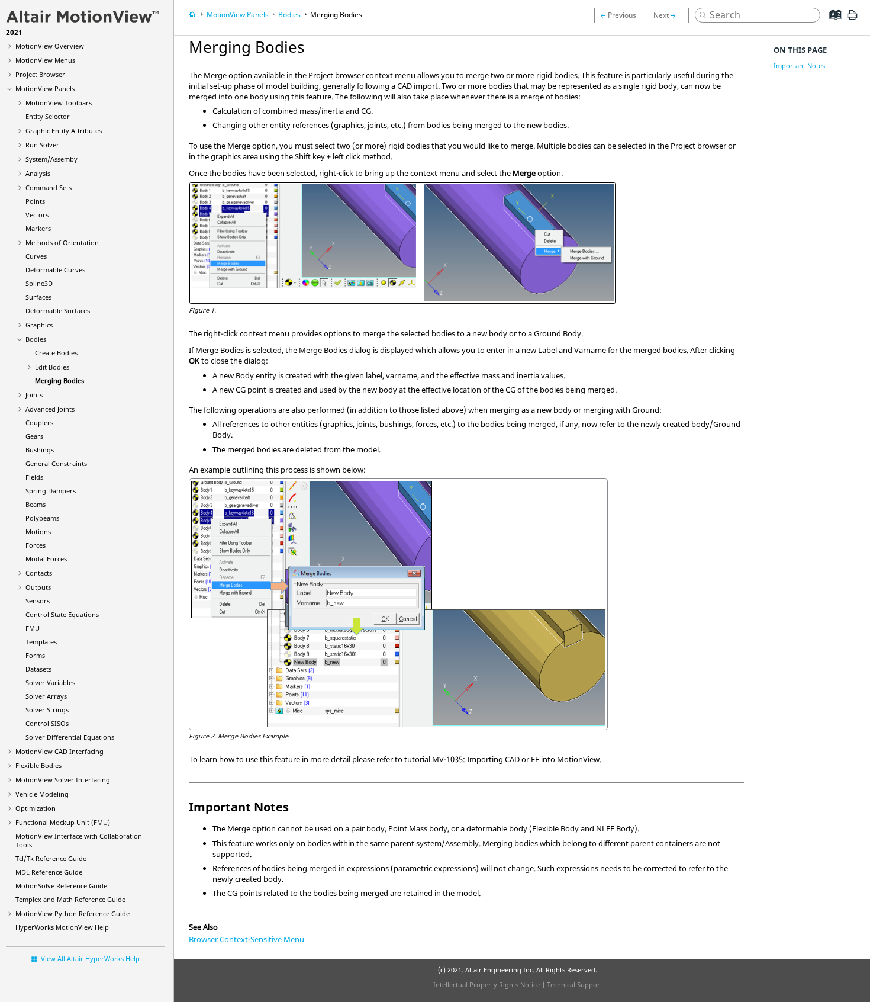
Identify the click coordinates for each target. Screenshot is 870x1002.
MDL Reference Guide (48, 872)
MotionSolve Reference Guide (61, 885)
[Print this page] (852, 19)
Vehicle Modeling (42, 793)
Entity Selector (47, 116)
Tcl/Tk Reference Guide (50, 858)
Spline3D (39, 283)
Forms (35, 655)
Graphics (39, 324)
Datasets (38, 668)
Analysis (37, 173)
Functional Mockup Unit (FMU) (62, 822)
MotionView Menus (45, 60)
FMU (32, 628)
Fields (34, 477)
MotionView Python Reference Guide (72, 913)
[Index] (831, 23)
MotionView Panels (45, 88)
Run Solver (42, 144)
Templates (41, 641)
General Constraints (56, 463)
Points (35, 201)
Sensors (37, 600)
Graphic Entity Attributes (63, 130)
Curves (36, 256)
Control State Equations (62, 614)
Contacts (38, 573)
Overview (49, 45)
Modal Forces (46, 558)
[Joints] (668, 15)
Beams (35, 504)
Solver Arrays (46, 696)
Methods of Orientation (62, 242)
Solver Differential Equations (69, 737)
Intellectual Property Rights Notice (486, 984)
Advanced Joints (50, 408)
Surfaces (38, 297)
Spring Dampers (50, 490)
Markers (38, 228)
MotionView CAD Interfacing (59, 751)
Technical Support (574, 984)
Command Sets (48, 187)
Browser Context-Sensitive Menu (246, 939)
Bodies (35, 339)
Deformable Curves (55, 269)
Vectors (37, 214)
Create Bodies (56, 352)
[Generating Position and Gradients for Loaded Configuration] (618, 15)
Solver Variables (50, 682)
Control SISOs (47, 723)
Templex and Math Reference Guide (70, 899)
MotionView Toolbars (58, 102)
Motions (38, 531)
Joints (34, 394)
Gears (34, 436)
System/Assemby (51, 159)
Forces (35, 545)
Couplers (39, 422)
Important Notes (799, 65)
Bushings (39, 449)
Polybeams (42, 517)
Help (62, 927)
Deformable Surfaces (57, 310)
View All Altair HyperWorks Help (90, 958)
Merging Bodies (59, 380)
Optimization (35, 808)
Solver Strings (47, 709)
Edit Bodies (52, 366)
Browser (40, 74)
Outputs (38, 587)
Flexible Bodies (38, 765)
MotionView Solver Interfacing (62, 779)
